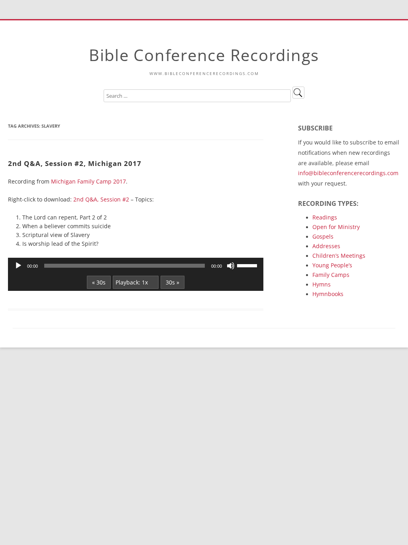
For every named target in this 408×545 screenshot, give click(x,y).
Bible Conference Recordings (204, 55)
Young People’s (332, 265)
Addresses (326, 246)
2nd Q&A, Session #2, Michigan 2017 (74, 163)
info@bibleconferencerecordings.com (348, 173)
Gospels (322, 236)
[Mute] (231, 266)
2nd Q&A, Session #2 (101, 199)
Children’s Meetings (338, 255)
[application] (135, 266)
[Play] (18, 266)
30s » (172, 282)
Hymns (321, 284)
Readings (324, 217)
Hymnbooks (327, 294)
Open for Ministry (336, 227)
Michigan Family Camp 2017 (88, 181)
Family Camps (330, 274)
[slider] (248, 265)
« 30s (99, 282)
